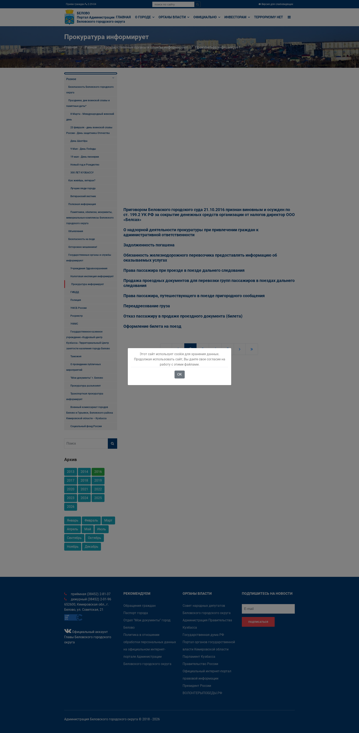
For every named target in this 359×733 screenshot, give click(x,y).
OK (179, 374)
